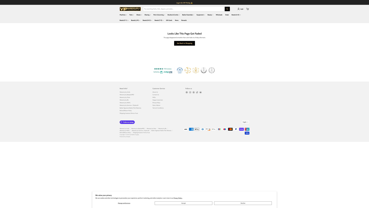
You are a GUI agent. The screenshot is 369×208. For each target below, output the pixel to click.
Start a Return (156, 105)
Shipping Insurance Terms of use (129, 113)
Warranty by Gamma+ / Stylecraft (129, 105)
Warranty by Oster (125, 97)
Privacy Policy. (178, 198)
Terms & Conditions (158, 108)
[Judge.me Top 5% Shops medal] (204, 70)
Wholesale (219, 15)
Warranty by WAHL (125, 103)
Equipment (200, 15)
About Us (155, 92)
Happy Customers (158, 100)
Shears (138, 15)
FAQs (154, 97)
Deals (227, 15)
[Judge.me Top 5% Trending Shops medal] (212, 70)
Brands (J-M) (135, 20)
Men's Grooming (158, 15)
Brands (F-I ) (123, 20)
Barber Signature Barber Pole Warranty (130, 108)
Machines (123, 15)
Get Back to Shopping (184, 43)
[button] (241, 9)
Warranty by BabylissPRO (127, 95)
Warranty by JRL (124, 100)
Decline (243, 203)
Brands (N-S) (147, 20)
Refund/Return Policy (126, 110)
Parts (131, 15)
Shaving (147, 15)
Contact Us (156, 95)
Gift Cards (169, 20)
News (176, 20)
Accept (183, 203)
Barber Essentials (187, 15)
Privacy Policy (156, 103)
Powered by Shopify (125, 136)
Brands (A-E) (236, 15)
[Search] (227, 9)
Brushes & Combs (173, 15)
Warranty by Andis (125, 92)
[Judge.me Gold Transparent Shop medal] (188, 70)
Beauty (210, 15)
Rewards (184, 20)
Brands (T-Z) (158, 20)
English (244, 122)
